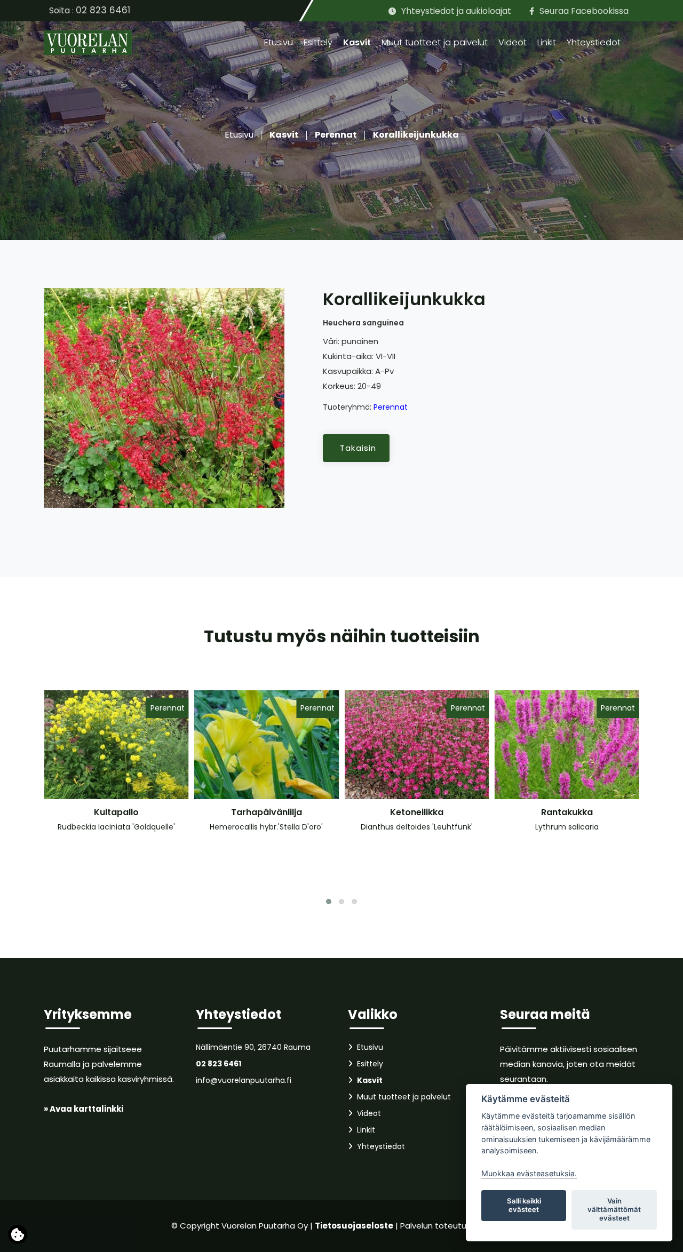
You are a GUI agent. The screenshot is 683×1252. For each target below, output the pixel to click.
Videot (512, 42)
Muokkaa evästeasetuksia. (529, 1173)
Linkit (546, 42)
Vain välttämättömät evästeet (614, 1209)
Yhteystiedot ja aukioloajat (456, 11)
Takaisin (358, 447)
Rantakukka (567, 812)
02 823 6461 (103, 10)
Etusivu (278, 42)
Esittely (318, 42)
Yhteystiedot (594, 42)
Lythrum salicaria (567, 827)
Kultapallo (116, 812)
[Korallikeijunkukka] (164, 397)
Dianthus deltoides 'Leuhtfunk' (417, 827)
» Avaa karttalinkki (83, 1108)
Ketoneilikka (416, 812)
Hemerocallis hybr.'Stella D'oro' (266, 827)
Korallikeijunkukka (416, 135)
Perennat (336, 135)
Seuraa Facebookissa (584, 11)
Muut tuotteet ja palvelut (435, 42)
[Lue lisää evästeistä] (17, 1237)
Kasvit (357, 42)
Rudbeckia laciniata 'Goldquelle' (116, 827)
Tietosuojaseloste (354, 1225)
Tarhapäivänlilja (266, 812)
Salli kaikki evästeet (524, 1205)
